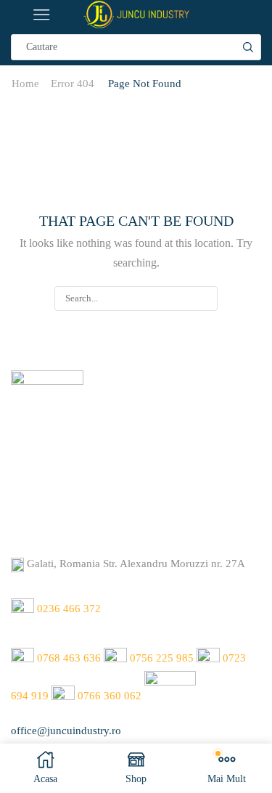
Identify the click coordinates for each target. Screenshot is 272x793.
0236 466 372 (69, 609)
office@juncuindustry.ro (66, 730)
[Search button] (248, 47)
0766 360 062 (109, 696)
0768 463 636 (69, 658)
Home (25, 83)
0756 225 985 (162, 658)
